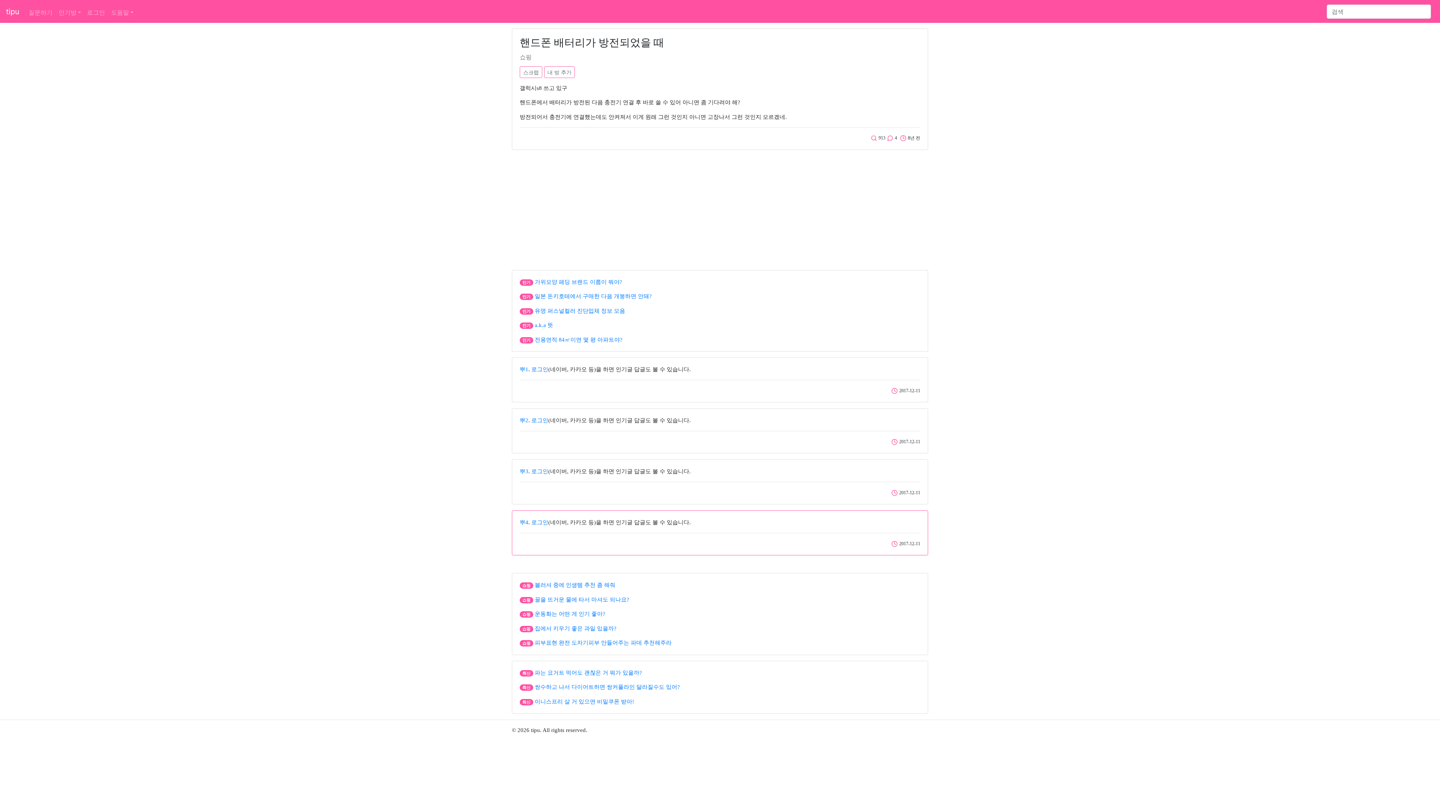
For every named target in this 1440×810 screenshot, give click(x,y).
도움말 (120, 12)
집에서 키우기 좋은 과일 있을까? (575, 629)
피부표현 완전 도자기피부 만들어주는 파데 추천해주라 (603, 643)
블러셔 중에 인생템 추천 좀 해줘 (575, 585)
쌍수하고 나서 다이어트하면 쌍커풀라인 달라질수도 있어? (607, 687)
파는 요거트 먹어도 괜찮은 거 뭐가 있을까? (588, 673)
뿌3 (524, 471)
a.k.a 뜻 (544, 325)
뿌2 (524, 420)
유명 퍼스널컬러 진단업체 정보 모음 (580, 311)
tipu (13, 11)
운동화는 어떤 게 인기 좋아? (570, 614)
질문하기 (40, 12)
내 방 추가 (560, 72)
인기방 (67, 12)
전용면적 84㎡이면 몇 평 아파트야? (578, 340)
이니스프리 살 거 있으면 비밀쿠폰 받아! (584, 702)
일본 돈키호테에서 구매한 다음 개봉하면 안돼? (593, 296)
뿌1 (524, 369)
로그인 (96, 12)
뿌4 (524, 522)
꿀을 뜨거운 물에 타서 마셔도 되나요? (582, 600)
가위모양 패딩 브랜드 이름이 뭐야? (578, 282)
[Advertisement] (720, 208)
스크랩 (531, 72)
